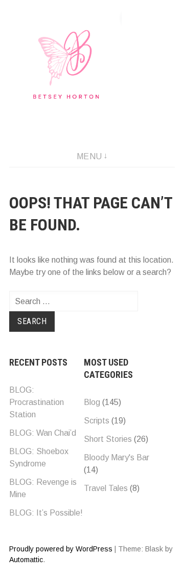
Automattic (26, 560)
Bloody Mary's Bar (116, 457)
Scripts (96, 420)
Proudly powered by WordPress (60, 549)
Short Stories (108, 439)
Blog (92, 402)
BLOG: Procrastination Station (36, 402)
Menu (89, 156)
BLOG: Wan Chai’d (42, 433)
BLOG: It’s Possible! (46, 512)
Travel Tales (106, 488)
